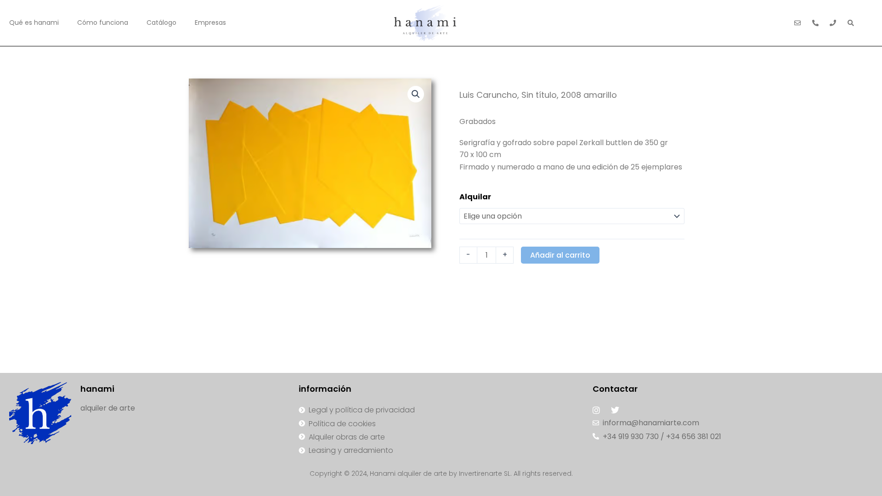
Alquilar (475, 197)
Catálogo (161, 22)
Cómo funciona (102, 22)
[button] (415, 94)
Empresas (210, 22)
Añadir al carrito (560, 255)
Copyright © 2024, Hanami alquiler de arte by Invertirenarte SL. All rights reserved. (441, 473)
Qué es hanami (34, 22)
